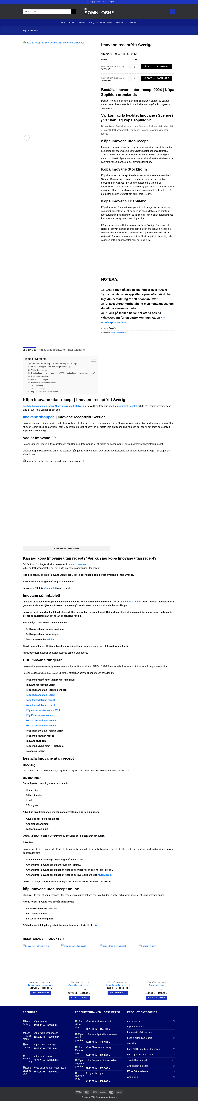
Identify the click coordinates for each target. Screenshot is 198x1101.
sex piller (132, 1043)
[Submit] (73, 11)
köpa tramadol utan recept (40, 700)
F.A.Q (91, 22)
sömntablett (50, 588)
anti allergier (133, 1021)
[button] (172, 11)
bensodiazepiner (132, 601)
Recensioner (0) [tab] (76, 350)
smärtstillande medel (138, 1060)
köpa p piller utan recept (139, 1038)
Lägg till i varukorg (156, 66)
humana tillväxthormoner (140, 1032)
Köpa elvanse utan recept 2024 (43, 710)
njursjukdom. (105, 875)
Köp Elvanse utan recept (39, 715)
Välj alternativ (41, 993)
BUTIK (71, 22)
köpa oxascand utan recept (41, 720)
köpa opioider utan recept (140, 1054)
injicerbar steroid (135, 1026)
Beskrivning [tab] (29, 350)
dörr (96, 925)
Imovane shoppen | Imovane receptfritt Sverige (51, 367)
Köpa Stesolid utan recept (118, 985)
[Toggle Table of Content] (92, 359)
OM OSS (82, 22)
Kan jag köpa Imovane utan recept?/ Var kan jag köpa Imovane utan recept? (63, 373)
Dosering (39, 386)
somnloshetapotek (127, 406)
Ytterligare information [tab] (52, 350)
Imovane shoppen (39, 417)
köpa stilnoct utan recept (79, 985)
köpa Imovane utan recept (40, 695)
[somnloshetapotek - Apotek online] (99, 11)
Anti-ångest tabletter (137, 1066)
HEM (63, 22)
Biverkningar (40, 388)
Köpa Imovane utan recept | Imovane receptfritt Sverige (52, 363)
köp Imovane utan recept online (44, 391)
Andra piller (133, 1077)
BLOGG (119, 22)
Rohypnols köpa (156, 985)
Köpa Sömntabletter (31, 30)
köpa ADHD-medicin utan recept (143, 1049)
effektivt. (50, 639)
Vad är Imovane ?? (39, 370)
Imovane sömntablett (40, 376)
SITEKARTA (131, 22)
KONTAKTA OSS (104, 22)
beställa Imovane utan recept (43, 383)
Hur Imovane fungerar (40, 379)
